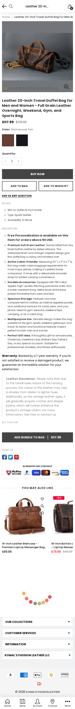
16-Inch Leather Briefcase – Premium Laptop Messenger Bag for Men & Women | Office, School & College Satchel (24, 545)
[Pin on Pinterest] (16, 457)
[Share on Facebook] (4, 457)
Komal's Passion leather (43, 692)
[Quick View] (42, 506)
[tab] (37, 621)
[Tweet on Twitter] (10, 457)
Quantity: (9, 154)
